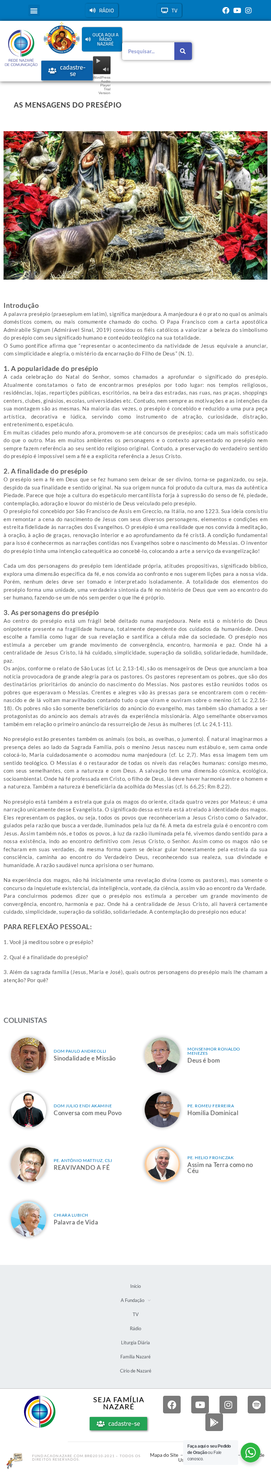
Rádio (135, 1328)
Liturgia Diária (135, 1342)
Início (135, 1286)
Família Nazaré (135, 1356)
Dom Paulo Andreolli (80, 1051)
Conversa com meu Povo (88, 1112)
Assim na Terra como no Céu (220, 1167)
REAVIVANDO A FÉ (82, 1167)
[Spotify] (256, 1404)
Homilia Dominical (212, 1112)
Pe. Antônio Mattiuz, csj (83, 1160)
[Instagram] (248, 11)
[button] (34, 10)
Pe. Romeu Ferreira (210, 1105)
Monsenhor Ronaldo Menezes (213, 1051)
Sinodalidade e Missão (85, 1058)
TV (136, 1314)
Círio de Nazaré (135, 1371)
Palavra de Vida (76, 1222)
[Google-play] (214, 1422)
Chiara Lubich (71, 1215)
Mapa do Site (164, 1455)
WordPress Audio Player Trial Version (101, 85)
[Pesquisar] (183, 51)
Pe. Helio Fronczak (210, 1157)
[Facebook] (226, 11)
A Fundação (132, 1300)
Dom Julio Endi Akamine (83, 1105)
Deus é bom (203, 1060)
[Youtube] (237, 11)
